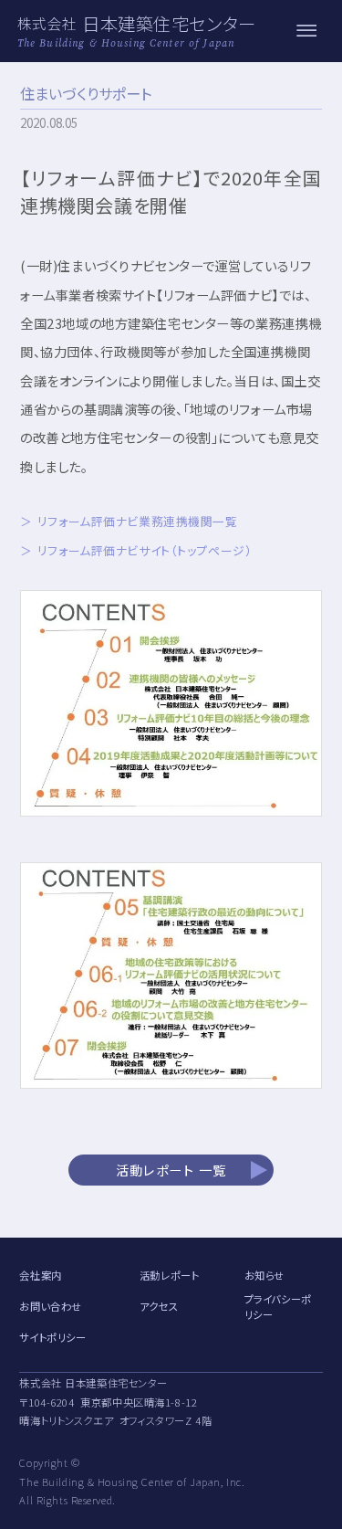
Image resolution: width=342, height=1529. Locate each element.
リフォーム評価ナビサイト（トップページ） (144, 550)
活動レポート (169, 1275)
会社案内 (40, 1275)
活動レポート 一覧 (171, 1169)
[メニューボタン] (306, 31)
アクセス (159, 1306)
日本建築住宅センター (169, 23)
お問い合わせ (50, 1306)
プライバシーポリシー (278, 1307)
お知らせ (264, 1275)
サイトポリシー (52, 1337)
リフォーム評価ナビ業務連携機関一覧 (137, 521)
